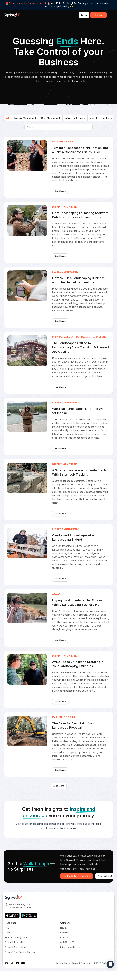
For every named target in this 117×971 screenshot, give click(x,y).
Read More (60, 191)
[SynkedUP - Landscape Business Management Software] (13, 897)
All (7, 118)
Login (84, 15)
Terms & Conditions (82, 963)
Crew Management (50, 118)
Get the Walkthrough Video (76, 876)
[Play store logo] (29, 915)
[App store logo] (12, 915)
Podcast (9, 932)
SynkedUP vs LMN (14, 942)
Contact (64, 937)
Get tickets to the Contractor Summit (28, 3)
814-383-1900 (67, 942)
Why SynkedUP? (106, 876)
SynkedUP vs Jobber (15, 947)
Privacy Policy (63, 963)
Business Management (25, 118)
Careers (64, 932)
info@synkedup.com (70, 947)
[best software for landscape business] (12, 15)
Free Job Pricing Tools (16, 937)
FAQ (7, 927)
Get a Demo (98, 15)
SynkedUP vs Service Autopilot (21, 952)
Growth (94, 118)
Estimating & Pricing (75, 118)
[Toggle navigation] (112, 15)
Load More (58, 786)
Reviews (64, 927)
